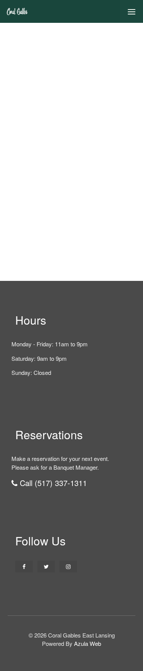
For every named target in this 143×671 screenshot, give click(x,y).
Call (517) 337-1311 (52, 482)
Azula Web (87, 643)
